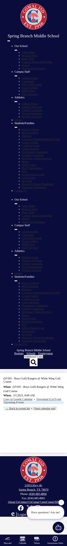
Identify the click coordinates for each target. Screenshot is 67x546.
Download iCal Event (48, 399)
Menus (25, 161)
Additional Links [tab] (33, 356)
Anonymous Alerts (55, 543)
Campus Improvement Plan (37, 62)
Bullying (26, 135)
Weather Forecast (31, 116)
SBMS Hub (28, 90)
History (26, 65)
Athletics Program (32, 107)
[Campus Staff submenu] (15, 75)
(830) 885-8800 (38, 493)
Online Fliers (29, 164)
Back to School (30, 129)
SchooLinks (28, 177)
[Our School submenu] (15, 50)
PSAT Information (32, 168)
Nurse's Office (30, 87)
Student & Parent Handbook (38, 184)
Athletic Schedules (32, 110)
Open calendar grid (44, 408)
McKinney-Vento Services (36, 158)
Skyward (27, 180)
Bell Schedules (30, 132)
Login (22, 514)
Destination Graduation (35, 152)
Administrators (30, 78)
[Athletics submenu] (15, 101)
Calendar (22, 543)
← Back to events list (18, 408)
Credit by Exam (30, 145)
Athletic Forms (30, 103)
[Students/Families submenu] (15, 127)
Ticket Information (32, 113)
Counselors (28, 81)
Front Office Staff (32, 84)
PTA (24, 171)
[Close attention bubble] (61, 502)
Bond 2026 (28, 58)
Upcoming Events (13, 402)
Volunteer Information (34, 187)
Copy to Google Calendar (18, 399)
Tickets (37, 543)
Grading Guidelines (33, 155)
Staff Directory (30, 94)
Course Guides (30, 142)
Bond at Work (30, 55)
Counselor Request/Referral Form (41, 139)
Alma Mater (28, 52)
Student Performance (33, 68)
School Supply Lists (33, 174)
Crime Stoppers (30, 148)
